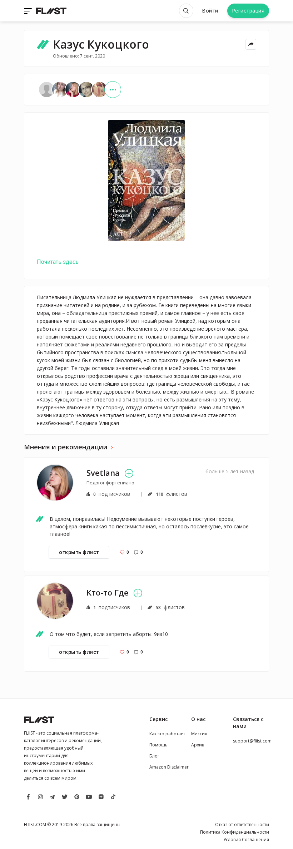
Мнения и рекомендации (66, 447)
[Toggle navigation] (28, 11)
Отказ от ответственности (242, 824)
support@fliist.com (252, 741)
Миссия (199, 734)
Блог (154, 756)
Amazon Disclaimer (169, 767)
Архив (197, 745)
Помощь (158, 745)
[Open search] (186, 11)
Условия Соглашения (246, 839)
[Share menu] (250, 44)
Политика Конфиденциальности (234, 832)
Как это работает (167, 734)
